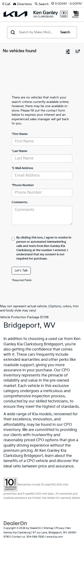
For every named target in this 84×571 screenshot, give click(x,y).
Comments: (20, 202)
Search (65, 32)
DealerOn (35, 528)
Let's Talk (21, 270)
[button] (7, 4)
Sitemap (48, 528)
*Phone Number (23, 185)
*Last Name (19, 151)
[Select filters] (68, 51)
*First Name (20, 134)
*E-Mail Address (22, 168)
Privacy (60, 528)
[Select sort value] (76, 51)
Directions (24, 4)
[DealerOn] (15, 523)
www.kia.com (54, 536)
